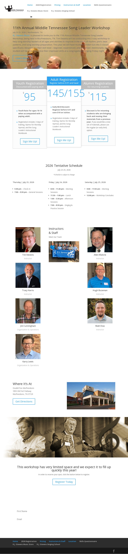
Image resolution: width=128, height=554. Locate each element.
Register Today (64, 482)
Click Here (64, 283)
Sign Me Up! (30, 141)
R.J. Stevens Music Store (37, 11)
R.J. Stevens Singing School (63, 11)
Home (29, 5)
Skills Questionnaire (102, 5)
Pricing (57, 5)
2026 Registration (43, 5)
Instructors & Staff (72, 5)
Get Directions (24, 401)
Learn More (22, 58)
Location (87, 5)
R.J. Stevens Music (21, 35)
